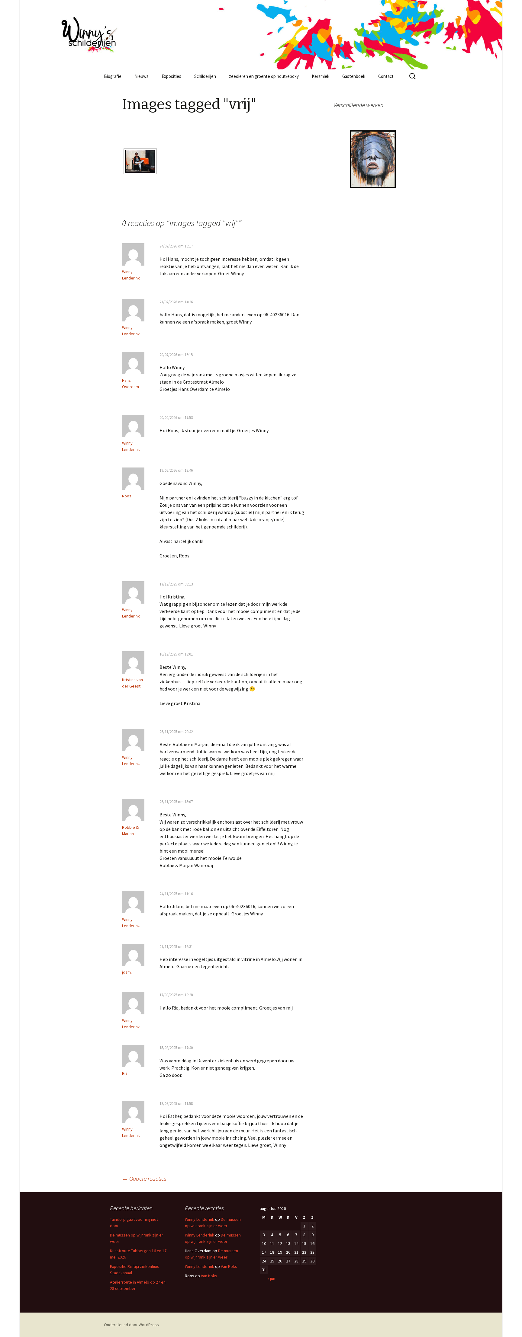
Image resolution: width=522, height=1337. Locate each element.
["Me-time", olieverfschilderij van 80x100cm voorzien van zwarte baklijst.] (140, 161)
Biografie (112, 76)
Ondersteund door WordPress (131, 1324)
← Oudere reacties (144, 1178)
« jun (271, 1278)
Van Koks (229, 1266)
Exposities (171, 76)
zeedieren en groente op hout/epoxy (264, 76)
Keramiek (320, 76)
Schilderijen (205, 76)
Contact (386, 76)
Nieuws (141, 76)
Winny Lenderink (199, 1219)
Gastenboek (353, 76)
